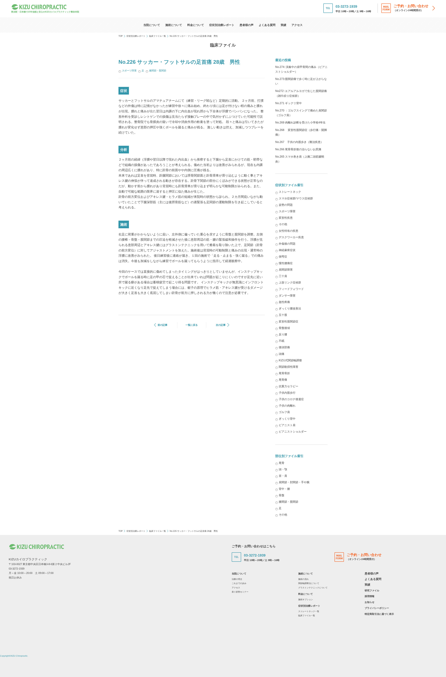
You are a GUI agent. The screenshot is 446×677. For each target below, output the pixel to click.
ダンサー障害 (287, 295)
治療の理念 (237, 579)
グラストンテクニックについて (313, 587)
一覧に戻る (192, 325)
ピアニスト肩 (287, 425)
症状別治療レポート (221, 25)
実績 (283, 25)
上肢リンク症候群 (290, 282)
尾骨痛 (283, 379)
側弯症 (283, 256)
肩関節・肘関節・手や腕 (294, 482)
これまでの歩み (239, 583)
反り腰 (283, 334)
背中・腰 (284, 488)
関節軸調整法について (308, 583)
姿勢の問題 (286, 204)
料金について (195, 25)
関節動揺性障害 (288, 366)
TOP (120, 36)
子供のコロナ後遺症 (291, 399)
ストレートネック (290, 191)
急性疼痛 (284, 302)
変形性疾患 (286, 217)
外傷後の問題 (287, 243)
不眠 (281, 340)
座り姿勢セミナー (240, 592)
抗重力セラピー (288, 386)
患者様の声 (246, 25)
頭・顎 (283, 469)
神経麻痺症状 (287, 250)
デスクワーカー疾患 (291, 237)
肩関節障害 (286, 269)
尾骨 (281, 462)
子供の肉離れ (287, 405)
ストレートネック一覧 (308, 611)
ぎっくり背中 (287, 418)
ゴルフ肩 (284, 412)
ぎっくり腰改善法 (290, 308)
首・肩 (283, 475)
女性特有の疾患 (288, 230)
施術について (173, 25)
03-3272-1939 (346, 6)
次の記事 (221, 325)
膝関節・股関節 (157, 70)
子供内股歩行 (287, 392)
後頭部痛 (284, 347)
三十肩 (283, 276)
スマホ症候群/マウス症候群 (296, 198)
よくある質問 (267, 25)
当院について (151, 25)
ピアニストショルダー (293, 431)
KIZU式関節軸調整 (290, 360)
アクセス (297, 25)
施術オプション (305, 599)
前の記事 (162, 325)
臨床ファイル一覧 (157, 36)
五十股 (283, 314)
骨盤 (281, 495)
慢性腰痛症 (286, 263)
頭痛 (281, 353)
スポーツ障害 (129, 70)
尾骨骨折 (284, 373)
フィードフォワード (291, 288)
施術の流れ (303, 579)
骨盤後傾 (284, 327)
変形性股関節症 (288, 321)
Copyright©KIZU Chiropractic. (14, 656)
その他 (283, 224)
